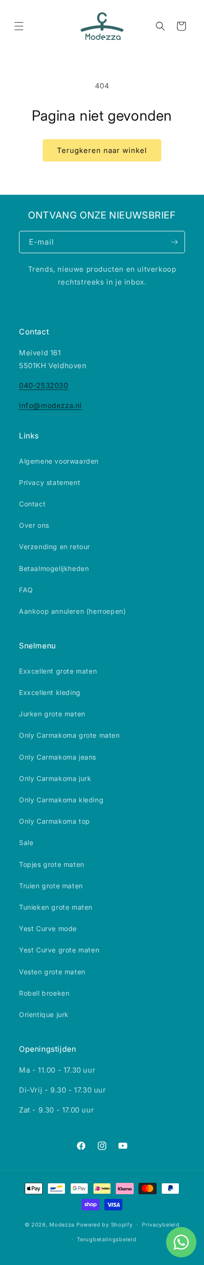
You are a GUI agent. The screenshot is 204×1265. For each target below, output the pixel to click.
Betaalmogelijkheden (54, 568)
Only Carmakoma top (54, 821)
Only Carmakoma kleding (61, 800)
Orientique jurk (44, 1014)
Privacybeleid (160, 1224)
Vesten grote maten (52, 972)
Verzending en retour (54, 546)
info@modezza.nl (50, 405)
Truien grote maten (51, 886)
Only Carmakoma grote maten (69, 735)
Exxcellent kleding (50, 692)
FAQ (26, 590)
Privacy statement (49, 482)
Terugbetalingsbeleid (106, 1239)
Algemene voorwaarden (59, 461)
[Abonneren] (174, 242)
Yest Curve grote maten (59, 950)
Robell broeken (44, 993)
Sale (26, 842)
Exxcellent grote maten (58, 671)
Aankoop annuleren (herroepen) (72, 611)
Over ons (34, 525)
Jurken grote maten (52, 714)
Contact (32, 504)
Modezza (61, 1224)
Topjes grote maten (51, 864)
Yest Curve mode (48, 928)
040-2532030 (43, 385)
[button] (19, 26)
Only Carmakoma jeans (57, 757)
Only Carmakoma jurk (55, 778)
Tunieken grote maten (56, 907)
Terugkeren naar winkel (102, 150)
